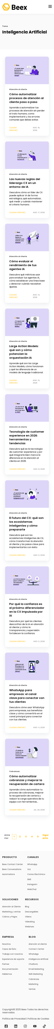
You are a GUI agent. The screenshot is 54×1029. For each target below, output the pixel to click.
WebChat (32, 889)
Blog (27, 906)
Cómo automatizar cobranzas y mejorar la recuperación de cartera (26, 780)
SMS (29, 879)
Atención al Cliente (11, 906)
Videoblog (30, 922)
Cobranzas (14, 771)
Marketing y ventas (11, 912)
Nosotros (6, 944)
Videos (28, 917)
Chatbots (33, 964)
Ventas (32, 989)
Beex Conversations (11, 869)
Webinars (29, 927)
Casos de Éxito (9, 949)
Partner (5, 964)
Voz (29, 869)
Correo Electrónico (36, 874)
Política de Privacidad (14, 1018)
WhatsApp (32, 864)
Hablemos (7, 974)
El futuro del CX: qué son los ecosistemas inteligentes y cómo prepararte (26, 523)
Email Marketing (36, 969)
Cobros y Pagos (9, 917)
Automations (8, 874)
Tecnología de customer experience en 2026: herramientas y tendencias (26, 437)
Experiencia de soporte (13, 959)
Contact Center (36, 949)
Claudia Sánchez (13, 128)
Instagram (32, 884)
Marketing (33, 984)
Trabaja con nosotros (12, 954)
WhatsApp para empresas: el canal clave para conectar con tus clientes (26, 696)
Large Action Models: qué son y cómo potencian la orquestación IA (24, 352)
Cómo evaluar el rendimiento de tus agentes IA (23, 265)
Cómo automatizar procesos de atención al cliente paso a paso (26, 98)
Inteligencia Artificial (38, 959)
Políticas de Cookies (38, 1018)
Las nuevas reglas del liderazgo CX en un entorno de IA (24, 183)
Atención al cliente (18, 89)
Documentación (10, 969)
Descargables (31, 912)
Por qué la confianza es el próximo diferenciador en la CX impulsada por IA (26, 610)
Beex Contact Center (12, 864)
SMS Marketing (36, 974)
